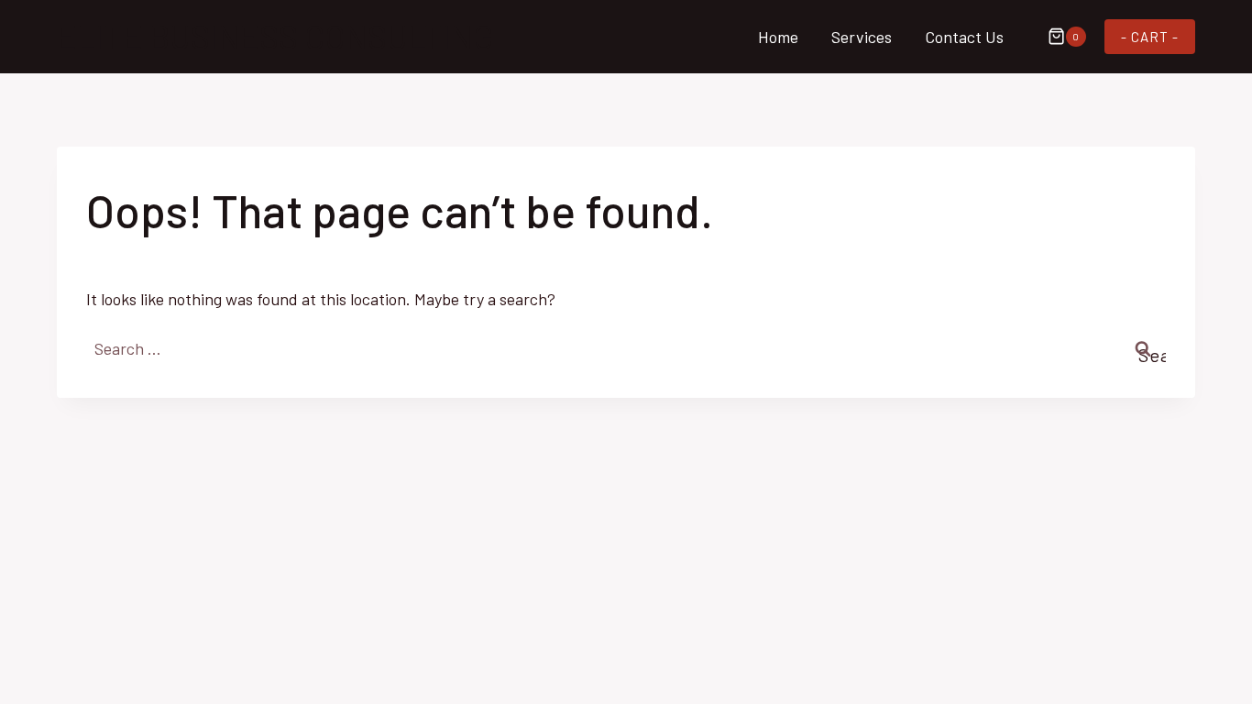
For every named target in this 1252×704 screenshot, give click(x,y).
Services (861, 37)
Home (778, 37)
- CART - (1150, 36)
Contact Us (964, 37)
